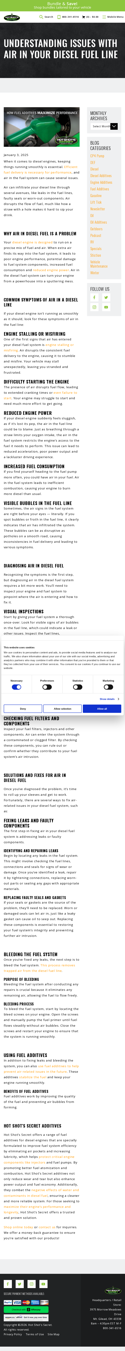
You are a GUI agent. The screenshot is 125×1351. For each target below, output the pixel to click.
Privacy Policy (13, 1334)
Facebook (94, 295)
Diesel (94, 168)
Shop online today (18, 1227)
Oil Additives (98, 222)
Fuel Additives (99, 188)
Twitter (106, 295)
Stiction (95, 255)
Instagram (94, 305)
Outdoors (96, 228)
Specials (96, 248)
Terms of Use (35, 1334)
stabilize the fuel (32, 1077)
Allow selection (62, 708)
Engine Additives (101, 182)
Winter (94, 272)
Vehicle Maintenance (99, 264)
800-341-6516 (70, 16)
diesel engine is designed (32, 242)
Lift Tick (96, 202)
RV (92, 241)
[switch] (47, 687)
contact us (47, 1227)
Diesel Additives (101, 175)
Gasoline (96, 195)
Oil (92, 215)
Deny (23, 708)
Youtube (106, 305)
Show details (107, 698)
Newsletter (97, 208)
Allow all (102, 708)
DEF (93, 162)
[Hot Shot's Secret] (12, 17)
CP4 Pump (97, 155)
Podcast (95, 235)
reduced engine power (51, 270)
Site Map (54, 1334)
